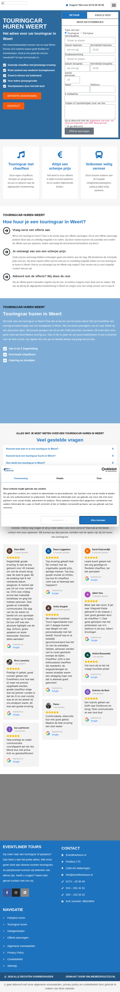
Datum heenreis (73, 45)
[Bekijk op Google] (9, 551)
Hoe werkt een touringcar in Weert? (25, 463)
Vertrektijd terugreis (101, 63)
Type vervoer (72, 30)
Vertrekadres (72, 36)
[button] (113, 5)
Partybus (88, 33)
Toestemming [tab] (21, 478)
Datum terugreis (74, 63)
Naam (68, 84)
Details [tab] (60, 478)
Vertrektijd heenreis (101, 45)
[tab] (74, 15)
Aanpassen (58, 520)
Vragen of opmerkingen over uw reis (85, 103)
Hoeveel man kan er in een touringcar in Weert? (32, 449)
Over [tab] (99, 478)
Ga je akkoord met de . (89, 121)
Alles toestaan (98, 520)
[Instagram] (16, 892)
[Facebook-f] (7, 892)
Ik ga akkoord (75, 126)
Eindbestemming (74, 54)
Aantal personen (70, 74)
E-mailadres (71, 94)
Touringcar (73, 33)
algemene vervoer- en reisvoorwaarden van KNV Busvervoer (89, 121)
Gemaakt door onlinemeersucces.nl (91, 976)
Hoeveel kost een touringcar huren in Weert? (31, 456)
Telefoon (95, 84)
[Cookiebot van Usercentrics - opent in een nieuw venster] (104, 470)
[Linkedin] (25, 892)
